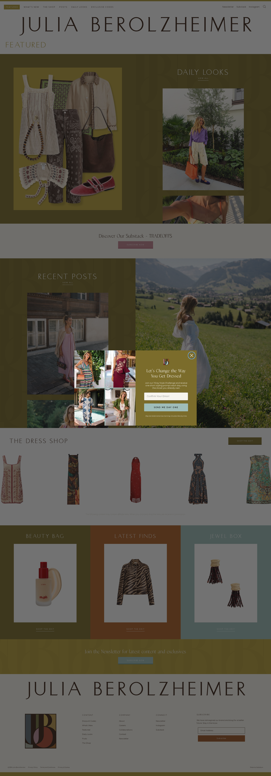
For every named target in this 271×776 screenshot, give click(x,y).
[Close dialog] (191, 355)
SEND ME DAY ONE (166, 407)
